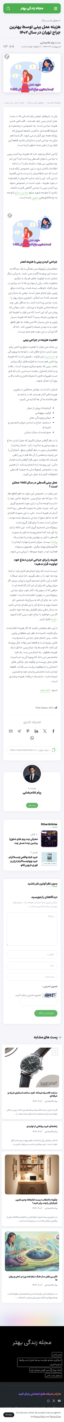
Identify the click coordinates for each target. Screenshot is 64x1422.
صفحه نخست (54, 102)
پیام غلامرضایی (47, 42)
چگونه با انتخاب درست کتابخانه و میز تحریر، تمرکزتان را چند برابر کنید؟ (36, 1201)
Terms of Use (55, 1416)
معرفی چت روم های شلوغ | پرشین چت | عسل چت (23, 841)
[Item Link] (32, 1067)
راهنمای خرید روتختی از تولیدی (42, 1126)
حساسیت (50, 356)
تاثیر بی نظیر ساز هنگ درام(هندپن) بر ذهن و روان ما (33, 1278)
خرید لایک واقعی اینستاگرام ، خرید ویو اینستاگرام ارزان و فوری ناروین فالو (23, 861)
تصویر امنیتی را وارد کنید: (28, 995)
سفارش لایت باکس (53, 1375)
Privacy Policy (40, 1416)
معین (35, 198)
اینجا (53, 619)
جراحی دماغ (22, 193)
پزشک (54, 542)
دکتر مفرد (45, 690)
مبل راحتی (57, 1354)
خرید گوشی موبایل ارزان (40, 1370)
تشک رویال (56, 1370)
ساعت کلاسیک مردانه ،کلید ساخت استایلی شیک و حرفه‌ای (32, 1094)
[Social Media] (59, 1400)
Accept (9, 1414)
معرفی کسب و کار (35, 102)
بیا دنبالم (32, 805)
